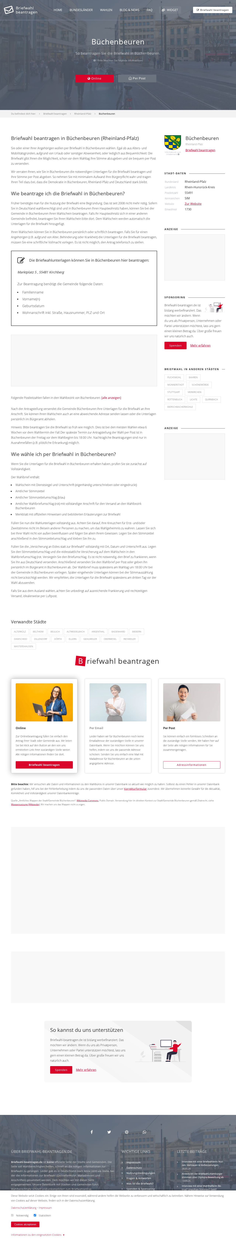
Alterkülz (20, 631)
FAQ (149, 10)
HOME (58, 10)
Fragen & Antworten (138, 1178)
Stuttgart (173, 392)
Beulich (55, 631)
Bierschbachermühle (180, 406)
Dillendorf (40, 639)
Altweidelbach (76, 631)
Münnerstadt (175, 384)
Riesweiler (130, 639)
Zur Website (193, 204)
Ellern (73, 639)
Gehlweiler (90, 639)
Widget (172, 10)
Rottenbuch (174, 399)
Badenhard (118, 631)
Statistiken (45, 1215)
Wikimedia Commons (87, 800)
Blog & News (129, 10)
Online (95, 78)
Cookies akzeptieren (25, 1224)
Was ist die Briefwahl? (140, 1183)
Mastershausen (23, 646)
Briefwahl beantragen (44, 765)
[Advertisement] (84, 360)
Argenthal (98, 631)
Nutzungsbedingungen (140, 1173)
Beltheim (38, 631)
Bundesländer (81, 10)
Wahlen (106, 10)
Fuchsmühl (174, 377)
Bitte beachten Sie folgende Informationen (120, 60)
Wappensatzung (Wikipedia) (25, 804)
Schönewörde (200, 384)
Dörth (58, 639)
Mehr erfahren (200, 345)
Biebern (136, 631)
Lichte (193, 399)
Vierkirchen (194, 392)
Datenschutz (134, 1167)
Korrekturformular (135, 788)
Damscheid (20, 639)
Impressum (133, 1162)
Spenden (175, 345)
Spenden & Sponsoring (140, 1189)
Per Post (138, 78)
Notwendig (22, 1215)
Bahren (193, 377)
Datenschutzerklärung (23, 1207)
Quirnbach (211, 399)
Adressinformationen (191, 765)
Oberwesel (110, 639)
